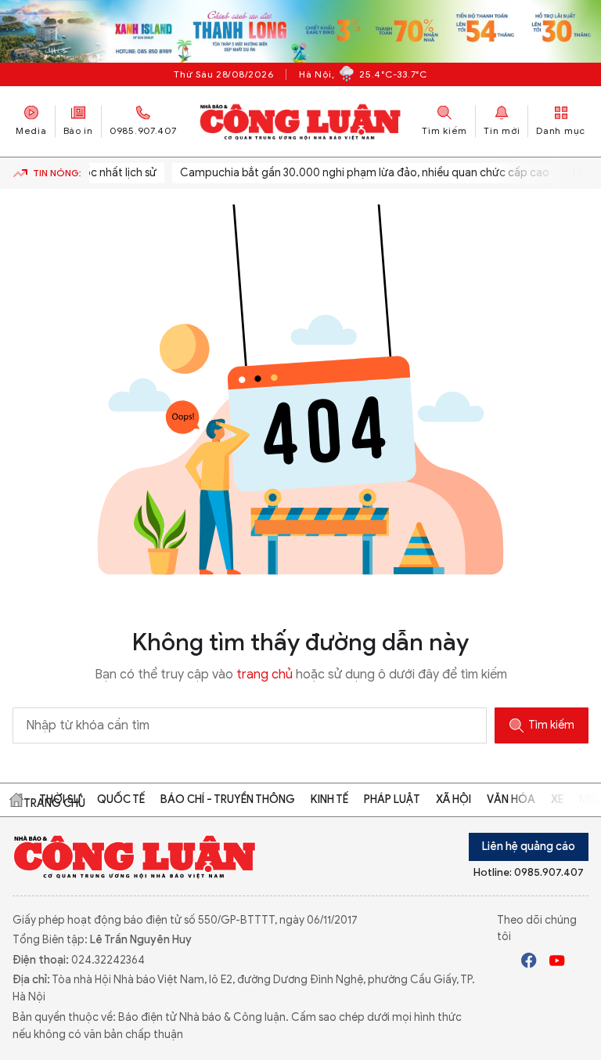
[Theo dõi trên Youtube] (557, 963)
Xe (557, 799)
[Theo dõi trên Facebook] (529, 963)
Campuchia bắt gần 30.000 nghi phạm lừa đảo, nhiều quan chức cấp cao (355, 172)
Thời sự (60, 799)
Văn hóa (511, 799)
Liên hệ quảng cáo (528, 846)
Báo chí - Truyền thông (227, 799)
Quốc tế (121, 799)
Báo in (78, 130)
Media (31, 130)
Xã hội (453, 799)
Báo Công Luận (301, 121)
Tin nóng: (57, 173)
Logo (135, 856)
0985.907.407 (143, 130)
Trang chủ (16, 800)
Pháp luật (392, 799)
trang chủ (264, 674)
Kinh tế (329, 799)
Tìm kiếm (551, 725)
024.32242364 (108, 960)
